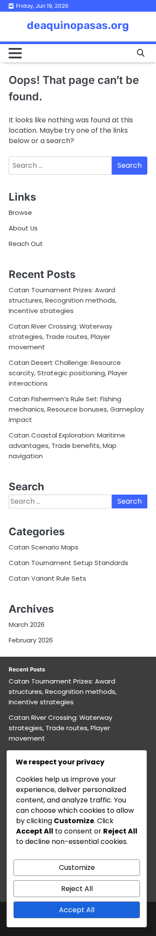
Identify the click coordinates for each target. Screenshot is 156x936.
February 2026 (31, 640)
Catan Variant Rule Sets (47, 578)
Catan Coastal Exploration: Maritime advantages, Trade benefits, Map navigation (67, 445)
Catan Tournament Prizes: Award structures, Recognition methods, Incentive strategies (63, 300)
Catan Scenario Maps (43, 547)
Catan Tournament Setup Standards (68, 562)
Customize (77, 867)
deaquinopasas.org (78, 25)
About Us (23, 228)
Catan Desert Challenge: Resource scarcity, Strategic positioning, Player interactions (68, 373)
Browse (20, 212)
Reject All (77, 889)
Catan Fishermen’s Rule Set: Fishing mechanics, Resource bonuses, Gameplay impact (76, 409)
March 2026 (27, 624)
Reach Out (26, 243)
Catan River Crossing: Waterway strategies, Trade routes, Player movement (60, 336)
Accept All (76, 910)
